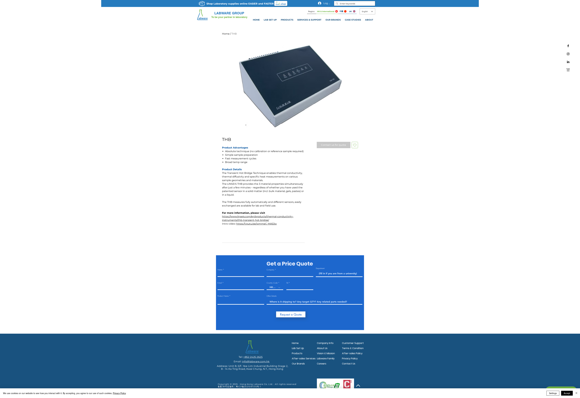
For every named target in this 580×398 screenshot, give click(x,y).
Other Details (272, 296)
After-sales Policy (352, 353)
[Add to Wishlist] (355, 145)
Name (220, 270)
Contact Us (348, 363)
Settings (553, 393)
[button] (309, 20)
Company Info (325, 343)
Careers (321, 363)
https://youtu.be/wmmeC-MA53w (256, 223)
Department (320, 268)
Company (270, 270)
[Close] (576, 393)
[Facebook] (568, 46)
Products (297, 353)
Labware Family (326, 358)
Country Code (272, 283)
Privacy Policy (350, 358)
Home (226, 33)
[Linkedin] (568, 62)
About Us (322, 348)
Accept (567, 393)
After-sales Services (303, 358)
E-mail (220, 283)
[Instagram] (568, 54)
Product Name (223, 296)
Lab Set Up (298, 348)
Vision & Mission (326, 353)
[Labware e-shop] (568, 70)
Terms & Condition (353, 348)
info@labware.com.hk (255, 361)
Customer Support (353, 343)
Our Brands (298, 363)
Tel (287, 283)
